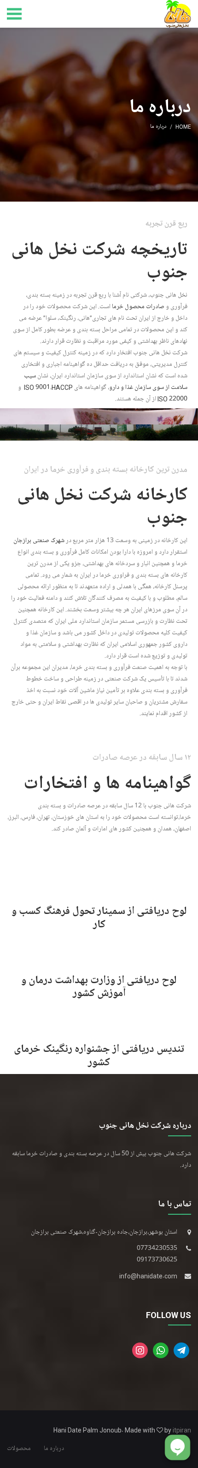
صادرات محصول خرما (138, 306)
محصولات (19, 1448)
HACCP (62, 387)
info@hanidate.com (148, 1275)
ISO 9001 (37, 387)
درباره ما (54, 1448)
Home (183, 127)
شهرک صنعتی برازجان (38, 540)
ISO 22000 (172, 398)
